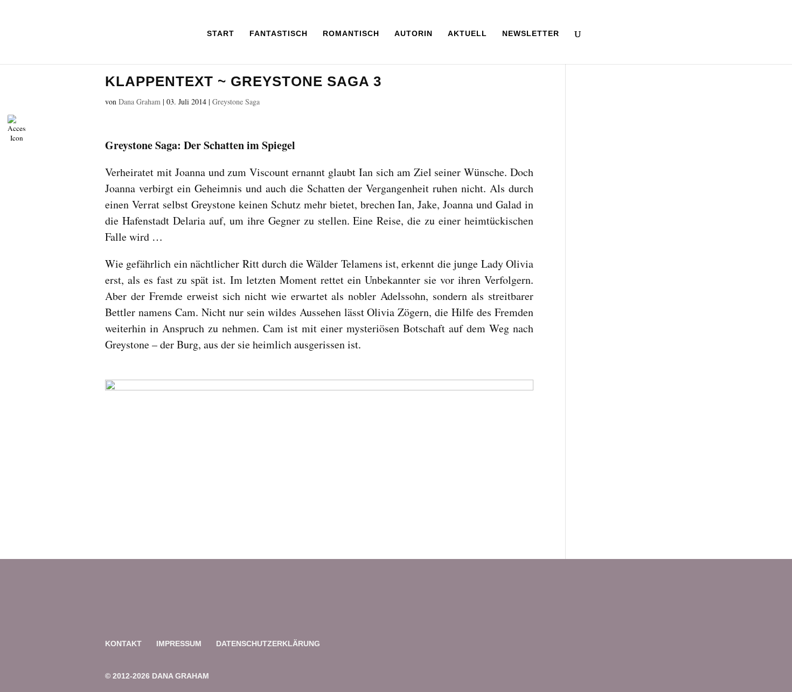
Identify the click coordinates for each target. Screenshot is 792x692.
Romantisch (351, 34)
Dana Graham (140, 101)
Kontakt (123, 643)
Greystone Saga (236, 101)
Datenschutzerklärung (268, 643)
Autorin (413, 34)
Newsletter (530, 34)
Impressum (179, 643)
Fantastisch (278, 34)
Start (220, 34)
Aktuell (467, 34)
